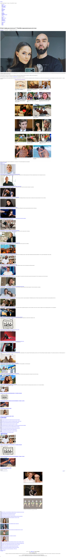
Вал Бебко (5, 162)
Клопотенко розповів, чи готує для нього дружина (6, 275)
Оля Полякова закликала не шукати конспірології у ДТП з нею (8, 384)
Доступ (3, 12)
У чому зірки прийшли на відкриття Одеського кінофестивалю (8, 429)
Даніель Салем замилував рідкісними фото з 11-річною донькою (8, 264)
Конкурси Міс (4, 7)
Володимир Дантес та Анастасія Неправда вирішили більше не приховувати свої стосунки (12, 286)
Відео (2, 11)
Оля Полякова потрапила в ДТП (5, 408)
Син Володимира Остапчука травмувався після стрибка (7, 306)
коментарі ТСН (15, 76)
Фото (2, 23)
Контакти (3, 13)
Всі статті (3, 4)
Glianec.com (32, 551)
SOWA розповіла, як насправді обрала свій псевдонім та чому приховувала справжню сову (12, 341)
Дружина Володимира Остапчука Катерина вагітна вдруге (8, 297)
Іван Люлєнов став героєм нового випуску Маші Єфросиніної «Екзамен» (9, 230)
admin (7, 219)
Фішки (3, 10)
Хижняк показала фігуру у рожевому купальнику (8, 535)
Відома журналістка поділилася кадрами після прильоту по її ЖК (8, 207)
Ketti (6, 175)
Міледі (3, 15)
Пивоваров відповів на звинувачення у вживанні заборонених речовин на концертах (11, 516)
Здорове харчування (4, 14)
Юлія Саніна (2, 162)
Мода (2, 8)
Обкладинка (3, 9)
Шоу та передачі (4, 5)
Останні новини (3, 417)
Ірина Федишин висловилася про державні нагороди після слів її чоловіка (10, 174)
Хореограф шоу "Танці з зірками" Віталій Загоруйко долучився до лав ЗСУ (10, 544)
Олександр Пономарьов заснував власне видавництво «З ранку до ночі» (9, 329)
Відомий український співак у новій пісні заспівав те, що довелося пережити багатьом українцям (13, 218)
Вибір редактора (4, 433)
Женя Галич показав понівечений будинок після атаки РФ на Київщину (9, 422)
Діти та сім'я (3, 6)
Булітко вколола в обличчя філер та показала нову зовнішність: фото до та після (11, 529)
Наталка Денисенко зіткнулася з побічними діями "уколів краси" (9, 523)
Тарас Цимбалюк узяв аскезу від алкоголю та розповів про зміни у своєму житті (10, 186)
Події (2, 17)
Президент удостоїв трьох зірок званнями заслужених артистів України (9, 373)
